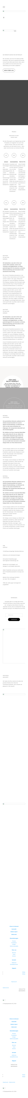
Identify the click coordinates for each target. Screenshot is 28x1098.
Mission (14, 952)
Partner (14, 956)
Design (14, 944)
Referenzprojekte (14, 946)
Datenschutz (6, 987)
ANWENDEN (14, 619)
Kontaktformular (14, 964)
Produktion (14, 942)
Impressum (14, 981)
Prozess (14, 941)
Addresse (14, 962)
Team (14, 954)
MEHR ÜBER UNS (9, 70)
